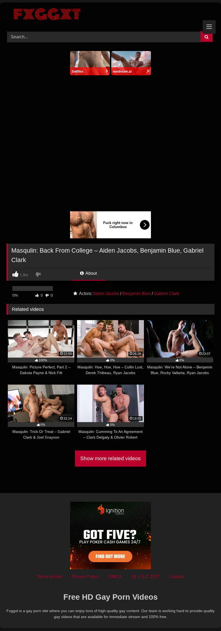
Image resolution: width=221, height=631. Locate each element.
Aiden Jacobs (106, 293)
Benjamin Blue (136, 293)
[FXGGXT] (110, 15)
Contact (176, 576)
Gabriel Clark (166, 293)
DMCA (115, 576)
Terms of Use (49, 576)
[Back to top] (204, 615)
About (91, 273)
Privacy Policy (85, 576)
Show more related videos (110, 458)
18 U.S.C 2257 (145, 576)
